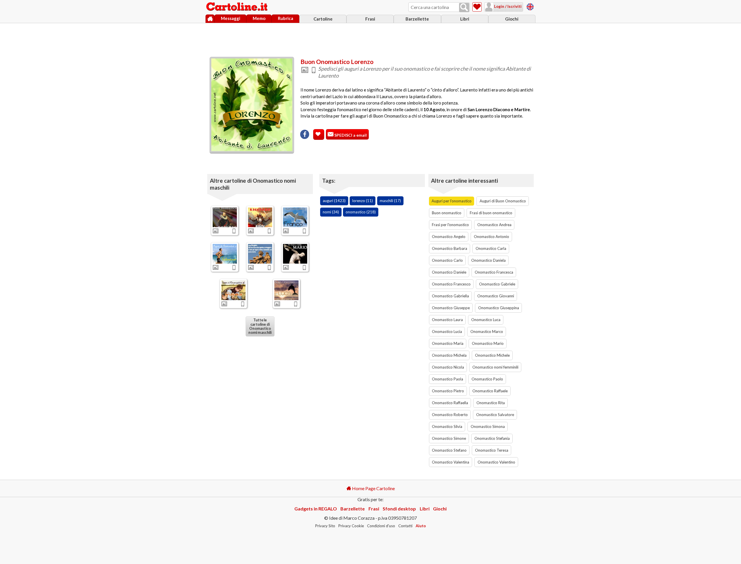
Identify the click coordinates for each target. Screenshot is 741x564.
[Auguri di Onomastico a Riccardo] (260, 217)
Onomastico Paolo (487, 379)
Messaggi (230, 18)
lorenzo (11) (362, 200)
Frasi (370, 18)
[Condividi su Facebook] (304, 134)
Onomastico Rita (490, 402)
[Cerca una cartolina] (464, 7)
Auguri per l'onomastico (452, 201)
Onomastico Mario (488, 343)
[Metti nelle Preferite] (318, 134)
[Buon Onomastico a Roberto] (225, 217)
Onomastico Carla (491, 248)
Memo (259, 18)
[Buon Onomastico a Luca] (286, 290)
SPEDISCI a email (350, 135)
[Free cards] (530, 6)
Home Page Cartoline (373, 488)
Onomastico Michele (492, 355)
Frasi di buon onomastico (491, 212)
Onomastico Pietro (448, 391)
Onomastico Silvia (447, 426)
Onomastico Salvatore (495, 414)
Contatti (405, 525)
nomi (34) (331, 212)
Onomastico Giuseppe (451, 307)
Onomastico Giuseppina (498, 307)
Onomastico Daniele (449, 272)
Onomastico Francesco (451, 284)
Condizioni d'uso (381, 525)
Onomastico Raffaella (450, 402)
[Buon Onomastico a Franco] (295, 217)
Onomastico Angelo (448, 236)
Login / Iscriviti (507, 6)
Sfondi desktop (399, 508)
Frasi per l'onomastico (450, 224)
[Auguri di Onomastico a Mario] (295, 253)
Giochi (511, 18)
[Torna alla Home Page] (237, 7)
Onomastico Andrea (494, 224)
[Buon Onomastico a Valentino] (225, 253)
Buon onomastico (446, 212)
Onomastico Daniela (488, 260)
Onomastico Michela (449, 355)
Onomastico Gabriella (450, 296)
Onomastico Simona (488, 426)
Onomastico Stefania (492, 438)
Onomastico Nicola (448, 367)
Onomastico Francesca (494, 272)
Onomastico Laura (447, 319)
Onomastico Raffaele (490, 391)
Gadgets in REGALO (315, 508)
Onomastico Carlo (447, 260)
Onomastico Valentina (450, 462)
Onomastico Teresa (491, 450)
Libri (464, 18)
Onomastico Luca (485, 319)
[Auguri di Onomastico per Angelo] (260, 253)
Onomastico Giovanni (495, 296)
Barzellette (417, 18)
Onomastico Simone (449, 438)
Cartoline (323, 18)
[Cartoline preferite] (477, 7)
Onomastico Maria (447, 343)
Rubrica (285, 18)
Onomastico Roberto (450, 414)
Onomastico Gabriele (497, 284)
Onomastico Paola (447, 379)
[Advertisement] (370, 38)
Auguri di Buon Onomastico (503, 201)
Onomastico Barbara (449, 248)
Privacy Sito (325, 525)
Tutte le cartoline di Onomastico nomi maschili (260, 326)
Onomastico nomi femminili (495, 367)
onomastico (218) (361, 212)
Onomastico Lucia (447, 331)
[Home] (210, 19)
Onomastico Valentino (496, 462)
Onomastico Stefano (449, 450)
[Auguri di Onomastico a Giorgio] (233, 290)
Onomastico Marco (486, 331)
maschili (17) (390, 200)
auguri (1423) (334, 200)
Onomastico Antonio (491, 236)
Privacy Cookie (351, 525)
